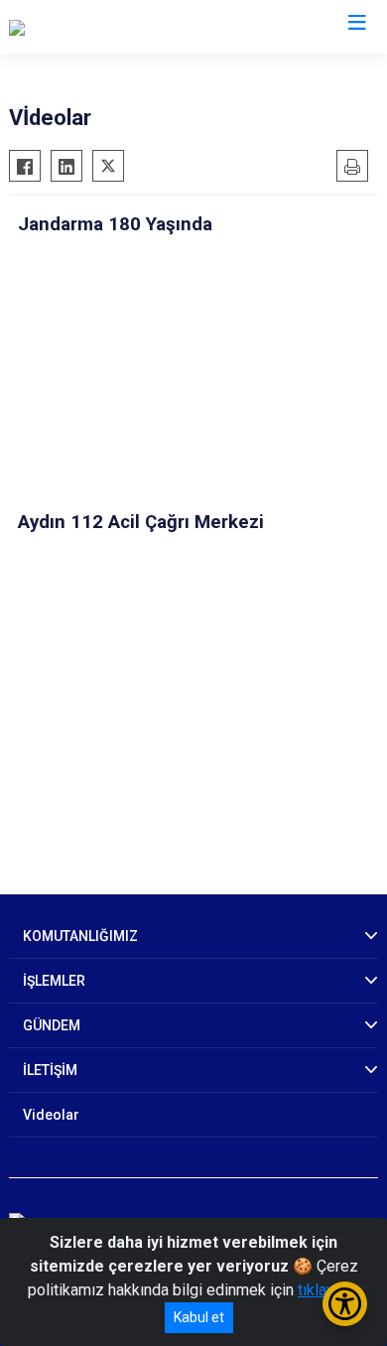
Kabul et (199, 1317)
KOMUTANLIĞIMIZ (80, 936)
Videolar (51, 1115)
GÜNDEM (51, 1025)
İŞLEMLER (54, 981)
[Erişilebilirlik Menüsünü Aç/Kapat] (344, 1303)
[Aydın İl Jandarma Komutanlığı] (112, 27)
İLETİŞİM (50, 1070)
